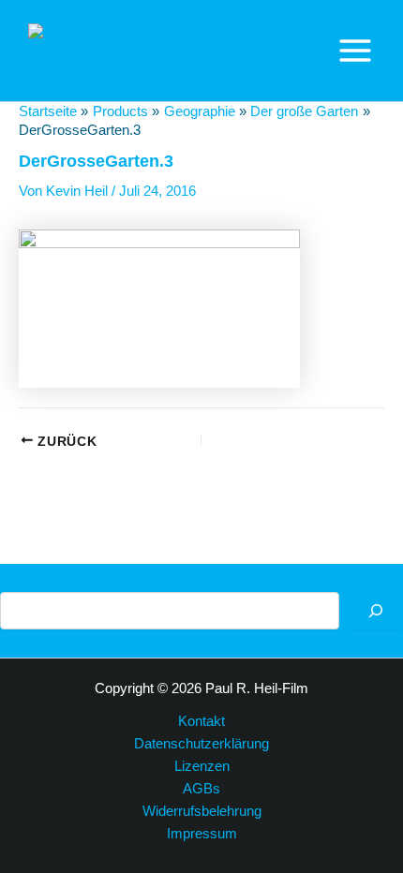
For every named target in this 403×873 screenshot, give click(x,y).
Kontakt (201, 721)
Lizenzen (202, 766)
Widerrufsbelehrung (201, 811)
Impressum (202, 833)
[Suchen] (376, 610)
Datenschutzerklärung (201, 743)
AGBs (201, 788)
